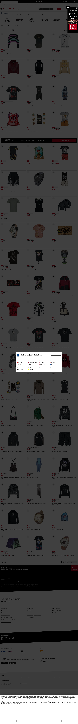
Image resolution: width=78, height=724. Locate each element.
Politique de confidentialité (17, 703)
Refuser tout (39, 721)
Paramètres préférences (54, 721)
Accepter (23, 721)
